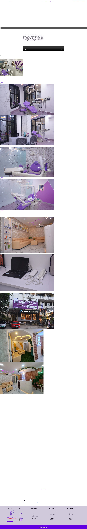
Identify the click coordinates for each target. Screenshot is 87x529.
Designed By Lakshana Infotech (43, 527)
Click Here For (34, 518)
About (20, 517)
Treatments (21, 518)
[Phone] (49, 513)
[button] (43, 27)
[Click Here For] (31, 518)
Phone (51, 513)
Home (20, 516)
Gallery (21, 513)
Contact (21, 514)
